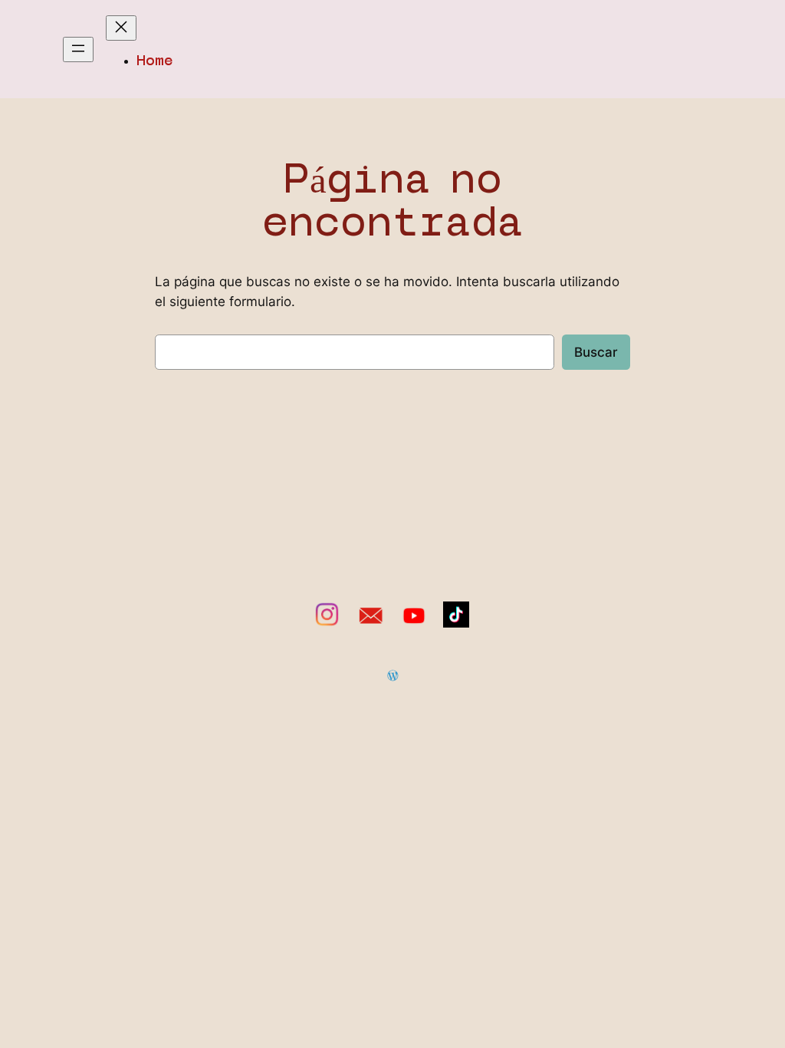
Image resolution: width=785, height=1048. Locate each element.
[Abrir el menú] (78, 49)
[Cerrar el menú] (121, 28)
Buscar (596, 352)
